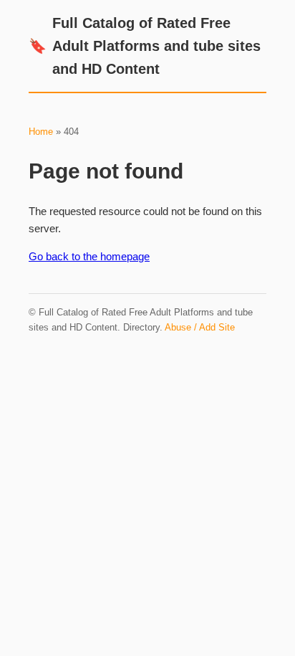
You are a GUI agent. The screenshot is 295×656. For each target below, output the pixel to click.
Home (41, 131)
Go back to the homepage (89, 256)
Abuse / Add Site (200, 327)
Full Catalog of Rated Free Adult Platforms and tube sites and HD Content (145, 46)
